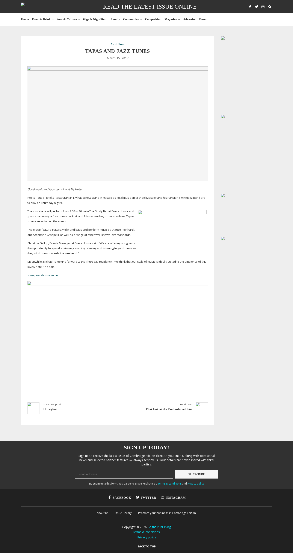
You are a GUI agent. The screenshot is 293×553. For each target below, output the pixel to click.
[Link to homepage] (36, 7)
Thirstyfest (50, 409)
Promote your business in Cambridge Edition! (167, 513)
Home (25, 19)
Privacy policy (195, 483)
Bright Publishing (159, 527)
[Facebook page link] (250, 7)
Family (115, 19)
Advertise (189, 19)
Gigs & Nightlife (93, 19)
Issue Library (123, 513)
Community (131, 19)
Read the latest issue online (150, 6)
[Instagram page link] (263, 7)
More (202, 19)
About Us (103, 513)
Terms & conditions (169, 483)
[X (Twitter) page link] (256, 7)
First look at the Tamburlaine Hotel (169, 409)
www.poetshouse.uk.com (43, 275)
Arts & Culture (67, 19)
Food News (117, 44)
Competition (153, 19)
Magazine (171, 19)
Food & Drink (41, 19)
